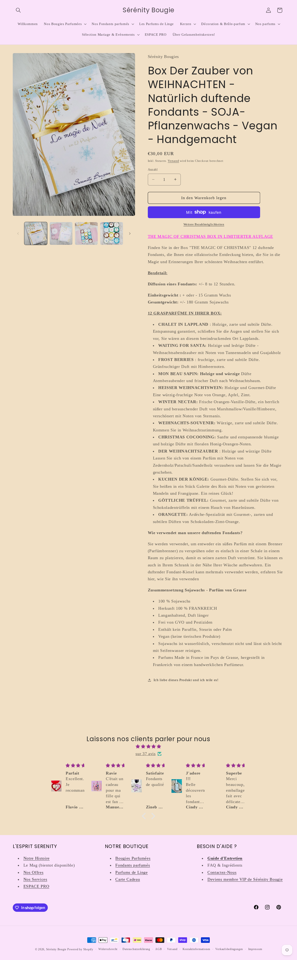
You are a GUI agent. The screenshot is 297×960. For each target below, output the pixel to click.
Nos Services (35, 879)
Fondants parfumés (132, 865)
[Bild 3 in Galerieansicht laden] (86, 233)
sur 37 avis (145, 753)
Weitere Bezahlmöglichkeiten (204, 224)
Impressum (255, 949)
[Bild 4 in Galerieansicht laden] (111, 233)
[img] (148, 746)
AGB (158, 949)
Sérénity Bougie (56, 949)
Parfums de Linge (131, 872)
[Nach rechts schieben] (130, 233)
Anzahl (153, 169)
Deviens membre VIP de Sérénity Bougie (245, 879)
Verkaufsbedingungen (229, 949)
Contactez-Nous (221, 872)
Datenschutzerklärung (136, 949)
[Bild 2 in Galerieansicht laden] (61, 233)
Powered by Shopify (80, 949)
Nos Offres (33, 872)
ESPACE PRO (36, 886)
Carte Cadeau (127, 879)
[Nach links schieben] (18, 233)
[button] (18, 10)
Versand (173, 161)
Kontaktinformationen (196, 949)
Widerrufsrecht (107, 949)
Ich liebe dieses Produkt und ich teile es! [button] (186, 680)
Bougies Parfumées (132, 858)
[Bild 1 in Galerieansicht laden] (35, 233)
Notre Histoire (36, 858)
